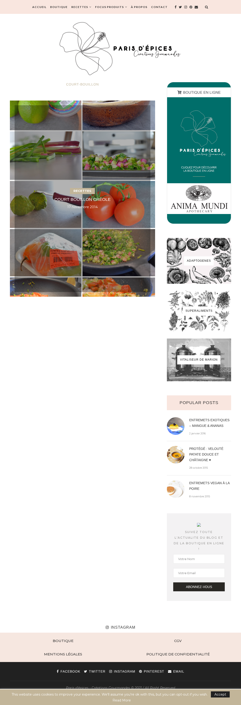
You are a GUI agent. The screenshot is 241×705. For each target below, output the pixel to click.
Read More (121, 700)
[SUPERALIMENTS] (199, 311)
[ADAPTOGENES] (199, 261)
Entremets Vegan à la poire (209, 486)
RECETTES (79, 7)
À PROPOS (139, 7)
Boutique (63, 641)
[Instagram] (185, 7)
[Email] (196, 7)
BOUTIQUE (59, 7)
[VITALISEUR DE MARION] (199, 360)
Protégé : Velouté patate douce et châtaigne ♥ (206, 454)
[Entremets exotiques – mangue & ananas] (176, 426)
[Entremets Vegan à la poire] (176, 489)
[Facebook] (176, 7)
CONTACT (159, 7)
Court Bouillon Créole (82, 199)
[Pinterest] (190, 7)
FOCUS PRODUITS (109, 7)
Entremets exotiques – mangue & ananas (209, 423)
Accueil (39, 7)
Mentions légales (63, 654)
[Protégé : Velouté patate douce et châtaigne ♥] (176, 455)
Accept (220, 694)
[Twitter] (180, 7)
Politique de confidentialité (178, 654)
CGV (178, 641)
